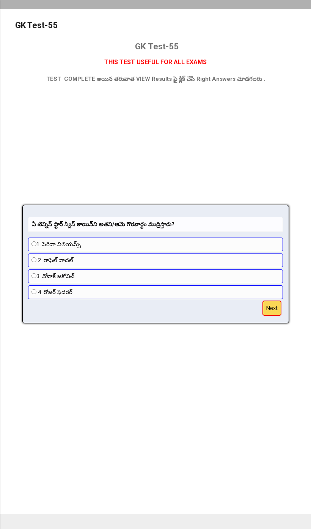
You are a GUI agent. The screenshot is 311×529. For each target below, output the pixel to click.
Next (272, 308)
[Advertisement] (155, 144)
